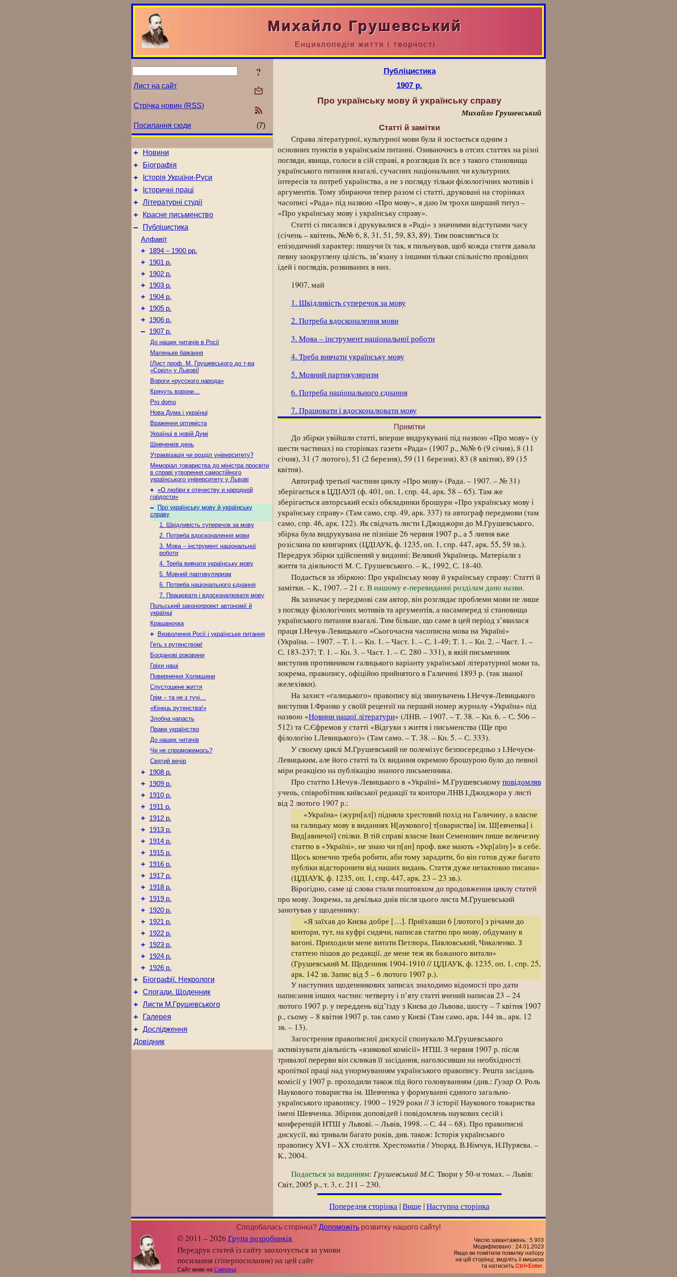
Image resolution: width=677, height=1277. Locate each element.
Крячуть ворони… (175, 391)
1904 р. (160, 296)
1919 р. (160, 898)
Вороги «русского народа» (187, 380)
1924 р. (160, 956)
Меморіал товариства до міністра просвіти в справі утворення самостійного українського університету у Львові (209, 472)
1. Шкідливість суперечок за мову (206, 524)
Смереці (225, 1269)
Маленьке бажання (176, 352)
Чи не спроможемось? (181, 750)
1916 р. (160, 864)
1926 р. (160, 967)
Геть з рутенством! (176, 644)
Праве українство (174, 729)
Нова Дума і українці (179, 412)
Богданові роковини (177, 655)
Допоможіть (339, 1227)
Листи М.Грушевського (181, 1004)
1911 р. (160, 806)
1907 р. (160, 331)
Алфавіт (154, 239)
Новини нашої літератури (352, 716)
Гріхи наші (164, 665)
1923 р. (160, 944)
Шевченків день (172, 444)
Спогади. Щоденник (176, 992)
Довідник (149, 1042)
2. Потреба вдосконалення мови (204, 535)
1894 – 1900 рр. (173, 250)
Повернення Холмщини (182, 676)
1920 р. (160, 910)
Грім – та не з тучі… (178, 697)
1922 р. (160, 933)
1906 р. (160, 320)
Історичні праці (168, 190)
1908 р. (160, 772)
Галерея (157, 1017)
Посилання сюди (162, 125)
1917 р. (160, 875)
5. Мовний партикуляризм (195, 574)
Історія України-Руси (177, 177)
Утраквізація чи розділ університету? (201, 454)
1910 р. (160, 795)
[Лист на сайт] (258, 91)
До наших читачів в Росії (184, 342)
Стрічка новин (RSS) (169, 106)
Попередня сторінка (363, 1206)
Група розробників (260, 1238)
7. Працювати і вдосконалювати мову (211, 595)
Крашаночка (167, 623)
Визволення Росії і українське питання (211, 633)
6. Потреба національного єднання (207, 584)
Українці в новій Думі (179, 433)
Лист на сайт (155, 86)
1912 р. (160, 818)
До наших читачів (174, 739)
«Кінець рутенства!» (178, 708)
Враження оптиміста (178, 423)
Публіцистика (165, 227)
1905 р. (160, 308)
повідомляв (521, 781)
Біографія (160, 165)
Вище (412, 1206)
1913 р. (160, 829)
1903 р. (160, 285)
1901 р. (160, 262)
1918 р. (160, 887)
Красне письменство (178, 215)
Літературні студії (172, 202)
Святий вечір (168, 760)
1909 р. (160, 783)
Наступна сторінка (458, 1206)
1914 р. (160, 841)
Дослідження (165, 1029)
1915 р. (160, 852)
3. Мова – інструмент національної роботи (363, 338)
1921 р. (160, 921)
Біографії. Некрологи (179, 979)
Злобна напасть (172, 718)
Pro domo (163, 402)
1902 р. (160, 273)
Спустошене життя (176, 686)
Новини (156, 152)
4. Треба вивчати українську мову (206, 563)
